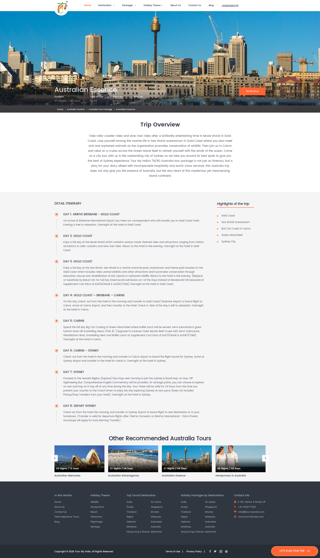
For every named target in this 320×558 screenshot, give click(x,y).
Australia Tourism (76, 109)
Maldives (131, 527)
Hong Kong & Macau (138, 532)
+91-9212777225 (246, 507)
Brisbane (119, 100)
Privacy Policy (194, 551)
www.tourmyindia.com (251, 517)
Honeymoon (97, 507)
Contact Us (194, 5)
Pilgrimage (96, 522)
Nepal (130, 517)
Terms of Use (173, 551)
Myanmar (156, 532)
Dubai (130, 507)
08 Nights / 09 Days (229, 468)
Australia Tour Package (100, 109)
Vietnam (131, 522)
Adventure (96, 517)
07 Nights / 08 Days (67, 100)
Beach (94, 512)
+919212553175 (230, 6)
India (129, 502)
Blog (211, 5)
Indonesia (156, 522)
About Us (175, 5)
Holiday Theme (152, 5)
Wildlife (95, 502)
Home (87, 5)
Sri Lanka (156, 502)
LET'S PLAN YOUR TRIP (292, 551)
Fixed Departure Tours (66, 517)
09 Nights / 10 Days (67, 468)
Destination (105, 5)
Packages (128, 5)
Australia (156, 527)
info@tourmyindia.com (251, 512)
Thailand (131, 512)
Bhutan (155, 512)
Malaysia (156, 517)
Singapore (156, 507)
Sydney (139, 100)
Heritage (95, 527)
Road (93, 100)
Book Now (252, 91)
